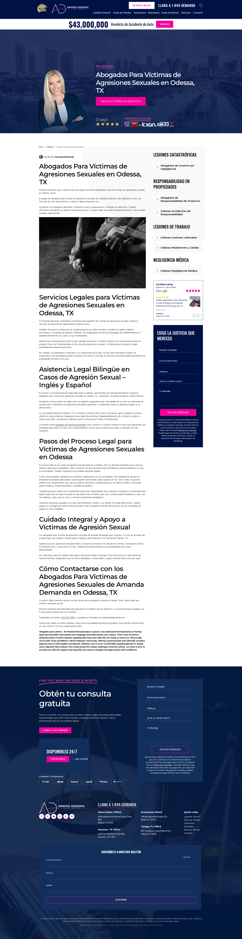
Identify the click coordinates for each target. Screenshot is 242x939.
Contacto (198, 12)
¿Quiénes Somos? (102, 12)
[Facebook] (74, 782)
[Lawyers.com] (117, 782)
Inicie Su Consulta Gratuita (121, 101)
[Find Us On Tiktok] (65, 816)
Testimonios (139, 12)
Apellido (49, 885)
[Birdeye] (103, 782)
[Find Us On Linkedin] (71, 816)
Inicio (41, 147)
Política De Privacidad (187, 430)
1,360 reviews (170, 287)
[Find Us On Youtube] (53, 816)
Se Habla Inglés (142, 5)
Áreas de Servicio (170, 12)
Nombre (50, 873)
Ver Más (164, 24)
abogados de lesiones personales (70, 424)
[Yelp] (89, 781)
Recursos (186, 12)
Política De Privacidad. (153, 925)
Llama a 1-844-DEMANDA (117, 804)
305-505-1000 (68, 617)
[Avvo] (60, 782)
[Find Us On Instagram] (59, 816)
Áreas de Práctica (122, 12)
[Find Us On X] (47, 816)
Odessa (50, 147)
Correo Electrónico (54, 860)
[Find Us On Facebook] (41, 816)
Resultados (154, 12)
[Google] (45, 782)
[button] (198, 315)
